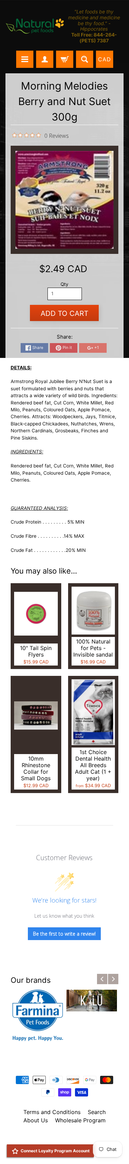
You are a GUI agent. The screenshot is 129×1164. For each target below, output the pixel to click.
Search (97, 1112)
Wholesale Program (80, 1120)
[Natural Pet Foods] (35, 26)
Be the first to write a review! (64, 933)
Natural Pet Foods (62, 1138)
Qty (64, 284)
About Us (35, 1120)
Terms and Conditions (51, 1112)
